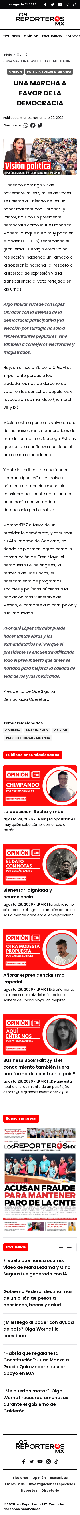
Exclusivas (52, 36)
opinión (60, 730)
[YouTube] (40, 1461)
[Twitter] (31, 1461)
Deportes (29, 1490)
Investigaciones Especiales (52, 1484)
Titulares (11, 36)
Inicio (7, 54)
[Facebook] (23, 1461)
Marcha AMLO (37, 730)
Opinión (31, 36)
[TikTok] (56, 1461)
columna (12, 730)
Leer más (65, 1247)
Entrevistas (15, 1484)
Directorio (50, 1490)
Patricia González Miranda (49, 71)
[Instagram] (48, 1461)
